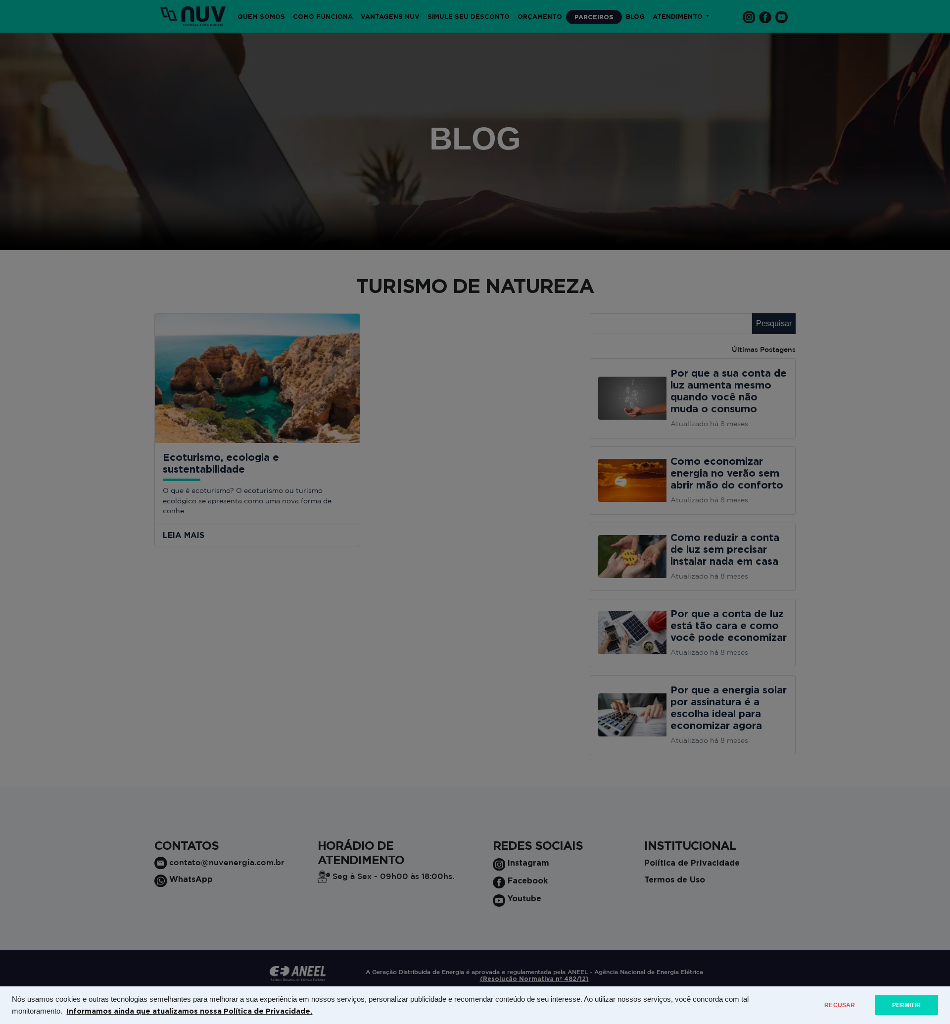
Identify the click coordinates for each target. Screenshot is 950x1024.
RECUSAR (839, 1005)
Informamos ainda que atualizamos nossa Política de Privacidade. (189, 1011)
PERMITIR (906, 1005)
